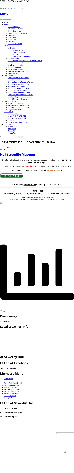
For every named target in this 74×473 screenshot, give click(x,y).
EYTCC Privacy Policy (15, 44)
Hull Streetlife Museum (17, 154)
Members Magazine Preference (19, 97)
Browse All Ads (13, 127)
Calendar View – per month (21, 56)
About (6, 25)
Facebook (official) (46, 439)
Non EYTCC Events (24, 430)
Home (6, 22)
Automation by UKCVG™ (25, 470)
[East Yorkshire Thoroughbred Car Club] (15, 8)
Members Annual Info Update (18, 78)
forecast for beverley (37, 352)
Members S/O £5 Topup (16, 86)
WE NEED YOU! (13, 120)
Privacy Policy (8, 398)
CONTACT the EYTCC (15, 29)
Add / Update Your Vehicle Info (19, 93)
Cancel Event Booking (15, 67)
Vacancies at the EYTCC (16, 37)
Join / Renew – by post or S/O (18, 84)
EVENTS (7, 46)
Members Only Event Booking (29, 440)
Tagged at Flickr (45, 442)
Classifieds (7, 124)
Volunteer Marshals (11, 394)
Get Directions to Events (16, 69)
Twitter (42, 444)
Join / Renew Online (15, 80)
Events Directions (24, 432)
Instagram (43, 446)
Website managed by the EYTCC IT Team (24, 468)
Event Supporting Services (17, 33)
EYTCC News (8, 112)
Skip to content (5, 19)
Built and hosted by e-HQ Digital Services (55, 468)
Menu (4, 13)
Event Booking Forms (25, 438)
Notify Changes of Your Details (19, 88)
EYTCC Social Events (19, 52)
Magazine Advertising (15, 110)
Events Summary (24, 428)
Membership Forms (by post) (18, 105)
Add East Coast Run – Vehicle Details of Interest (25, 61)
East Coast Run (17, 54)
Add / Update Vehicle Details (28, 451)
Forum (6, 381)
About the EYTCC (14, 27)
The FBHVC (12, 42)
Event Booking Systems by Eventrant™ (49, 470)
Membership (8, 76)
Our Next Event (13, 59)
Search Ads (12, 133)
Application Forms (10, 101)
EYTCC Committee (14, 31)
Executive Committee (47, 429)
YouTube (43, 448)
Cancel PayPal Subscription (45, 451)
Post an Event (45, 437)
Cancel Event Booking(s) (26, 447)
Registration (8, 379)
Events (6, 429)
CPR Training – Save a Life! (17, 122)
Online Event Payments (26, 443)
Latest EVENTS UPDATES (17, 116)
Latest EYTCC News (15, 114)
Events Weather (23, 434)
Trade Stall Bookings (25, 445)
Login (6, 459)
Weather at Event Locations (18, 71)
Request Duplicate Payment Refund (20, 82)
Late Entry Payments (15, 65)
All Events (11, 48)
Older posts (5, 321)
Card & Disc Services (8, 443)
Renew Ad (11, 131)
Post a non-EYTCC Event (12, 385)
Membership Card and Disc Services (20, 95)
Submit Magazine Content (17, 99)
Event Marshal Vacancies (27, 436)
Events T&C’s (12, 35)
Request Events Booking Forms (19, 103)
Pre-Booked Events (18, 50)
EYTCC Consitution (46, 427)
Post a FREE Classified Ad (13, 383)
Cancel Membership (8, 455)
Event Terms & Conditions (27, 449)
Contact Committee (47, 431)
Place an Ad (12, 129)
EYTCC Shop (44, 435)
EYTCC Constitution (15, 39)
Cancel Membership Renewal (18, 90)
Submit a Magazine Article (17, 118)
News (6, 450)
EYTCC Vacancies (10, 396)
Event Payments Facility (16, 63)
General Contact (10, 427)
